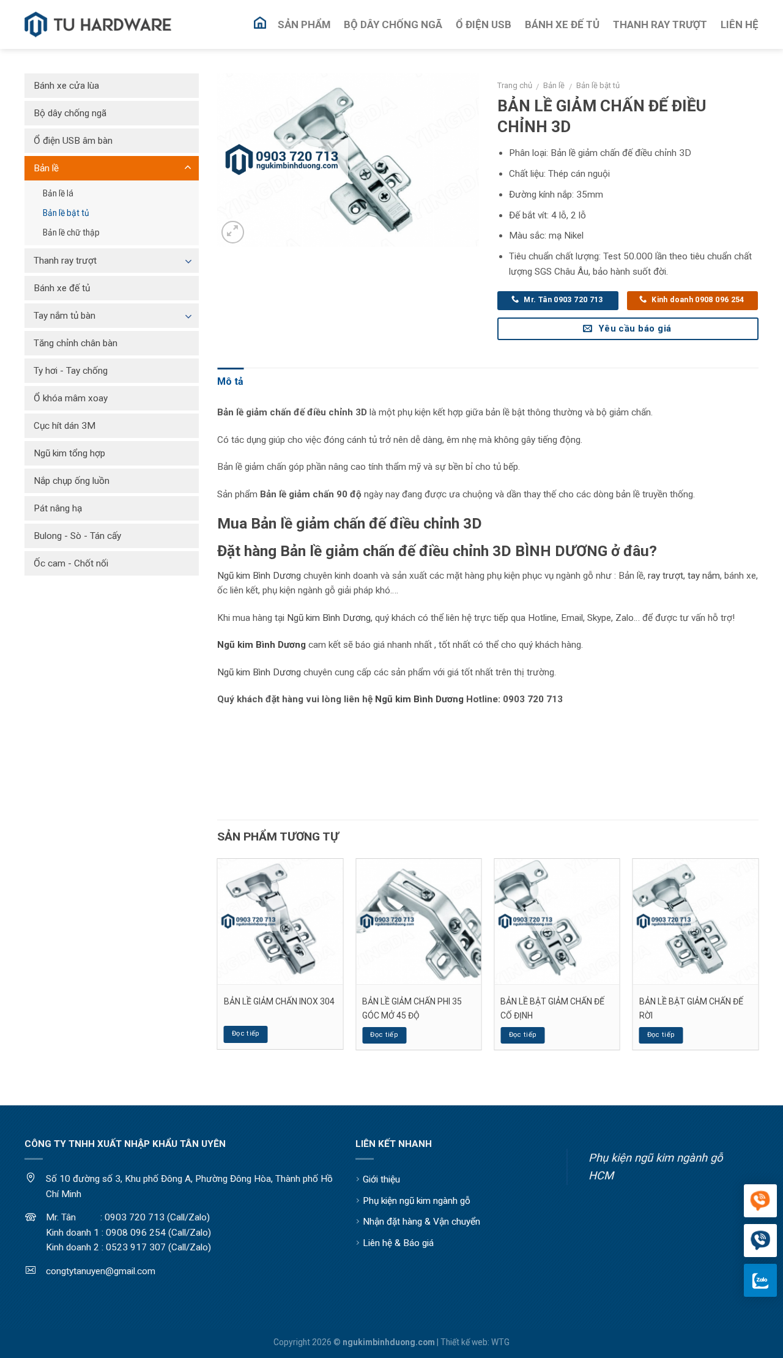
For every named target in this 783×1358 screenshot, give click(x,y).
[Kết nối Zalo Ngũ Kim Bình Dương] (760, 1280)
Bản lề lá (58, 193)
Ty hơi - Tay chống (71, 370)
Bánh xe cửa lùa (66, 85)
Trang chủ (514, 85)
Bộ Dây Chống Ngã (393, 24)
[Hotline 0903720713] (760, 1241)
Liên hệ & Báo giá (398, 1243)
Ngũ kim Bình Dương (259, 575)
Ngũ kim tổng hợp (69, 453)
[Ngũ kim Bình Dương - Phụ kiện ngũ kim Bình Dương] (97, 25)
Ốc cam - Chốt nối (71, 563)
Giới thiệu (381, 1179)
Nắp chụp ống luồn (71, 480)
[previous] (218, 959)
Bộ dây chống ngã (70, 113)
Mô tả (230, 381)
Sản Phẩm (304, 24)
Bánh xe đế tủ (62, 288)
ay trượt (667, 575)
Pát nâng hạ (58, 508)
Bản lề (554, 85)
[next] (758, 959)
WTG (500, 1342)
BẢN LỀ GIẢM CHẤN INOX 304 (279, 1001)
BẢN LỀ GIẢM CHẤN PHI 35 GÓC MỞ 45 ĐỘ (412, 1008)
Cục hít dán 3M (64, 425)
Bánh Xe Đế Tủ (562, 24)
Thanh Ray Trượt (660, 24)
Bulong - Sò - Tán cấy (77, 535)
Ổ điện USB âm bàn (73, 140)
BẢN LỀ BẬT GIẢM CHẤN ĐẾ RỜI (691, 1008)
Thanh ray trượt (65, 260)
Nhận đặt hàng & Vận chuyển (421, 1221)
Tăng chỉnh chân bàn (75, 343)
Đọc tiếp (246, 1033)
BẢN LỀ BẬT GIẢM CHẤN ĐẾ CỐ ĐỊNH (552, 1008)
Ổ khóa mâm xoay (71, 398)
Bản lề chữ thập (71, 232)
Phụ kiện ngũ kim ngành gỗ (416, 1200)
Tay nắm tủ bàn (64, 315)
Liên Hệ (740, 24)
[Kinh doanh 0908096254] (760, 1201)
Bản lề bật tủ (598, 85)
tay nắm (704, 575)
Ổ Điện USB (483, 24)
